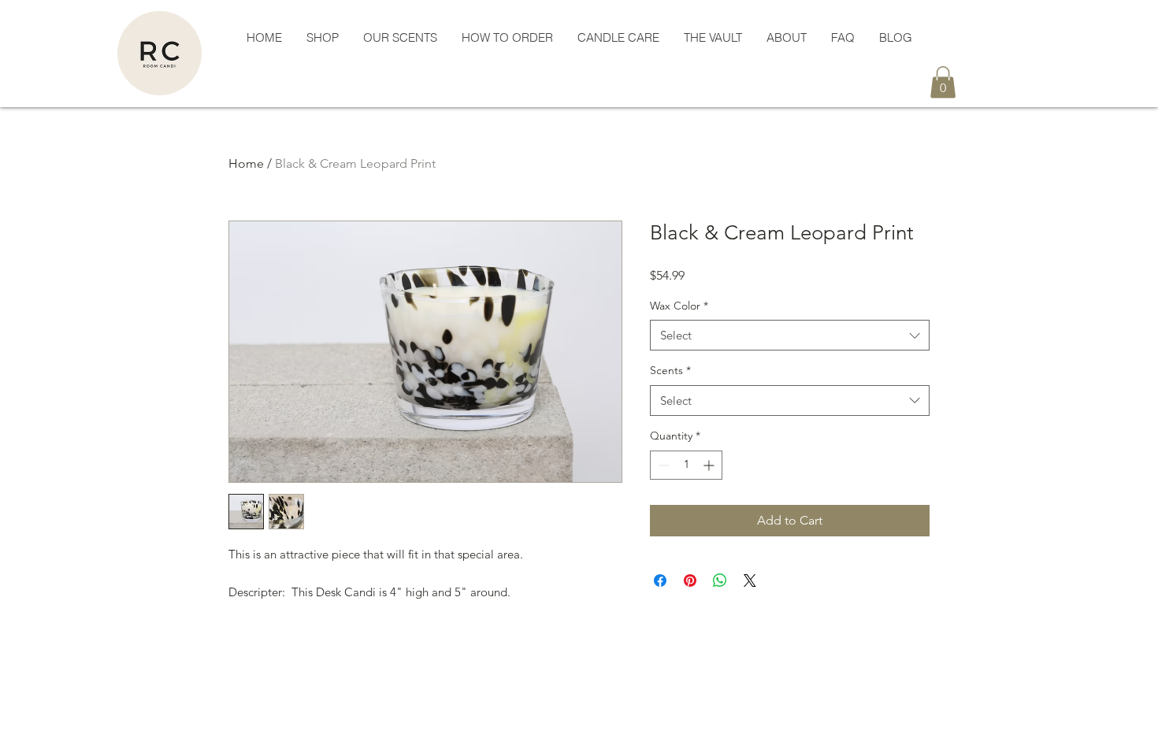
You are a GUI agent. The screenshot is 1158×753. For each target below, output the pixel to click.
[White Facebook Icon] (941, 25)
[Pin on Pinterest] (690, 580)
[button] (322, 38)
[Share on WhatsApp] (720, 580)
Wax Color (679, 306)
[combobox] (790, 335)
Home (246, 163)
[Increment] (710, 465)
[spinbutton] (686, 465)
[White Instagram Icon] (972, 25)
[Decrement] (662, 465)
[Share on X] (749, 580)
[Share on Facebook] (660, 580)
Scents (670, 370)
